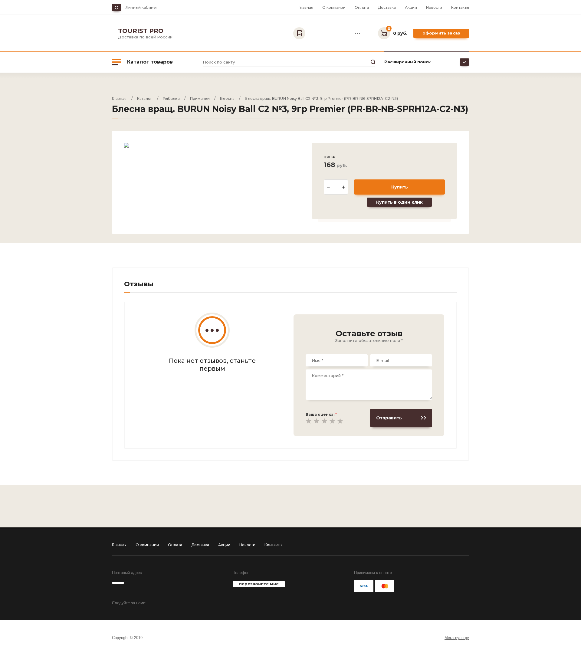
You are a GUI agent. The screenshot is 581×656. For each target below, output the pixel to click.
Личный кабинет (142, 7)
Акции (411, 7)
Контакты (460, 7)
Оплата (362, 7)
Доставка (387, 7)
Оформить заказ (441, 33)
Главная (306, 7)
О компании (334, 7)
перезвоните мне (259, 583)
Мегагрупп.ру (457, 637)
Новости (434, 7)
